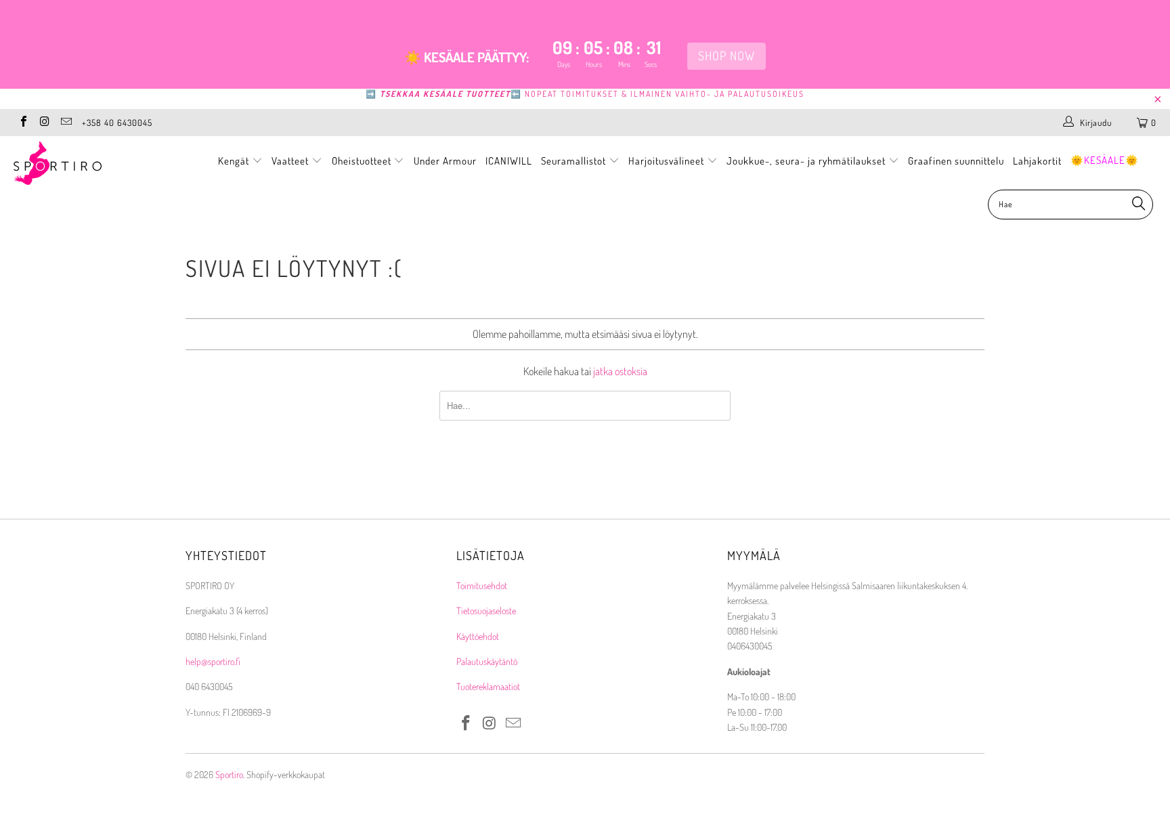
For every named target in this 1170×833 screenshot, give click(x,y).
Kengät (235, 160)
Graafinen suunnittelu (956, 160)
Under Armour (445, 160)
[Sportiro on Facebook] (23, 122)
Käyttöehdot (477, 636)
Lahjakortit (1037, 160)
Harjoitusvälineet (666, 160)
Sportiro (229, 774)
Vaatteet (291, 160)
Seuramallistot (575, 160)
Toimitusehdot (481, 585)
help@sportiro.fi (213, 661)
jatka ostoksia (620, 371)
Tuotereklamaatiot (488, 686)
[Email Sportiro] (66, 122)
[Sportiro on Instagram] (44, 122)
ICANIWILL (508, 160)
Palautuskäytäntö (486, 661)
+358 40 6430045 (117, 122)
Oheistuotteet (363, 160)
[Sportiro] (100, 163)
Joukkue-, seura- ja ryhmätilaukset (807, 160)
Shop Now (726, 55)
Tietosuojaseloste (486, 610)
